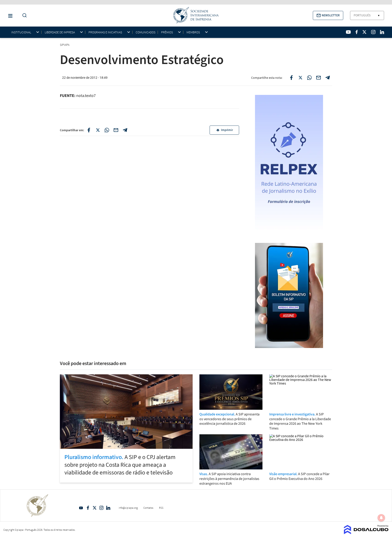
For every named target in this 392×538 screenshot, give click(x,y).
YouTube (81, 508)
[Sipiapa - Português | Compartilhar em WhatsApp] (309, 77)
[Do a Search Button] (23, 15)
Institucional (21, 32)
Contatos (148, 507)
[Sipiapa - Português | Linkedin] (382, 32)
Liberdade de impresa (60, 32)
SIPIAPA (65, 45)
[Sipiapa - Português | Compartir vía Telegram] (125, 130)
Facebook (88, 508)
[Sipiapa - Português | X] (364, 32)
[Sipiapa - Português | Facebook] (356, 32)
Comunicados (145, 32)
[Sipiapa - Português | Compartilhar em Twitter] (300, 77)
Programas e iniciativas (105, 32)
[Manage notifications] (381, 517)
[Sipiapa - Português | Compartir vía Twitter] (97, 130)
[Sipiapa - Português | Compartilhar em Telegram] (327, 77)
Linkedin (108, 508)
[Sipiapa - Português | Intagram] (373, 32)
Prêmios (167, 32)
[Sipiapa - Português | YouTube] (348, 32)
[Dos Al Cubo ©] (366, 533)
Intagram (101, 508)
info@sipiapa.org (128, 507)
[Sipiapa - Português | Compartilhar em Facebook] (291, 77)
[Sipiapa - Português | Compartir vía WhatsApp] (106, 130)
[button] (328, 15)
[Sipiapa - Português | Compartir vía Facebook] (88, 130)
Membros (193, 32)
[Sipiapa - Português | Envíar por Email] (318, 77)
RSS (161, 507)
